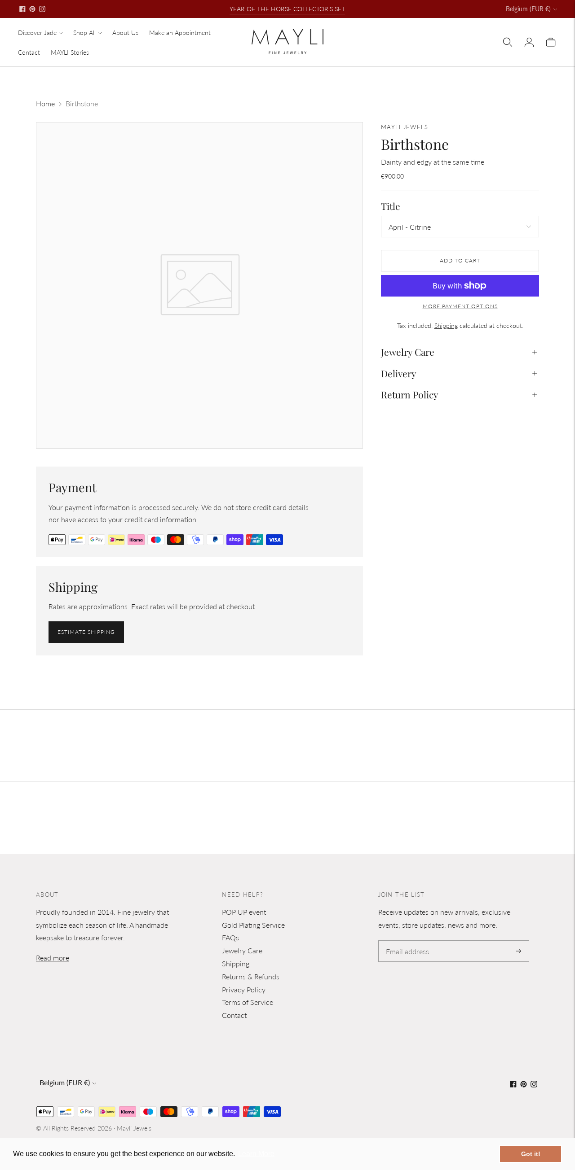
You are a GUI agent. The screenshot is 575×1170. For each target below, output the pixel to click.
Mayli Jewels (134, 1128)
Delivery (398, 373)
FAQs (230, 937)
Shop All (84, 32)
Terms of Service (247, 1002)
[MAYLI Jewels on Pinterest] (32, 9)
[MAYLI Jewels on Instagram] (42, 9)
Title (390, 206)
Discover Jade (37, 32)
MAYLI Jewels (405, 127)
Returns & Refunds (250, 976)
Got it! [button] (530, 1153)
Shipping (446, 325)
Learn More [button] (256, 1153)
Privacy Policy (243, 989)
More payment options (460, 306)
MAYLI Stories (70, 52)
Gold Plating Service (253, 925)
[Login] (529, 42)
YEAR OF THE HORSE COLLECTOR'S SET (287, 9)
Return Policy (409, 394)
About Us (125, 32)
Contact (29, 52)
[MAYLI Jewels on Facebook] (22, 9)
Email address (406, 941)
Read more (52, 957)
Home (45, 103)
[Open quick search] (507, 42)
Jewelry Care (407, 352)
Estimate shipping (86, 632)
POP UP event (244, 912)
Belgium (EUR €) (528, 9)
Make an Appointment (180, 32)
